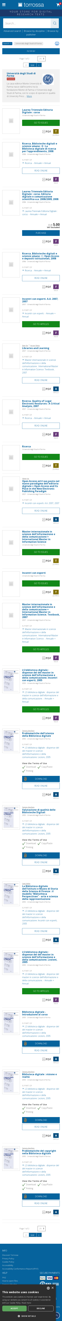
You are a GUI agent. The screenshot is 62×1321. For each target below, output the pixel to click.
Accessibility (7, 1265)
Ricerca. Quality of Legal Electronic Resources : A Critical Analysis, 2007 (41, 403)
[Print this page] (57, 43)
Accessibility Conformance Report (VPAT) (20, 1269)
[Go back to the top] (56, 1315)
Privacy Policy (8, 1258)
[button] (55, 23)
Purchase (41, 233)
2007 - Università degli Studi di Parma (36, 304)
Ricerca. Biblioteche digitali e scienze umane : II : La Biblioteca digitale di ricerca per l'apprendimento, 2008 (39, 147)
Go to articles (41, 324)
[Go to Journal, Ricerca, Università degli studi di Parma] (11, 457)
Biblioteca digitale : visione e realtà (39, 1075)
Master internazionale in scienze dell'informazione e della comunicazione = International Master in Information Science (38, 536)
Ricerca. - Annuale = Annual (37, 163)
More (29, 96)
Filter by (31, 51)
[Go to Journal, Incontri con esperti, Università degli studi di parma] (11, 583)
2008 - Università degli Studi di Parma (36, 154)
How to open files (10, 1281)
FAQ (4, 1277)
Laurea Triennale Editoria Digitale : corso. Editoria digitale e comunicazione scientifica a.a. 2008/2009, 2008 (40, 195)
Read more (26, 1303)
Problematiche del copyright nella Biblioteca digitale (39, 1152)
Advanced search (12, 30)
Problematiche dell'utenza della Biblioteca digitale (38, 734)
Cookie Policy (8, 1262)
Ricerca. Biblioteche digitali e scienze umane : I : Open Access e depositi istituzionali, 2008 (40, 256)
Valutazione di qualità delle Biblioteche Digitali (39, 811)
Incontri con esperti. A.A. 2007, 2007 (40, 300)
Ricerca (26, 446)
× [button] (52, 1288)
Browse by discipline (34, 30)
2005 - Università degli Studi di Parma (36, 683)
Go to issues (41, 122)
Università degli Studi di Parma (33, 115)
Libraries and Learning (35, 348)
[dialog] (28, 1302)
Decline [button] (41, 1308)
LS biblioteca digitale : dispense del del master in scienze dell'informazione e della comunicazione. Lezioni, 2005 (39, 957)
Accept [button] (14, 1308)
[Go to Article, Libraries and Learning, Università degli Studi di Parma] (11, 355)
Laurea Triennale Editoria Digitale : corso (37, 111)
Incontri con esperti (34, 572)
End (32, 64)
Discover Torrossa (10, 1255)
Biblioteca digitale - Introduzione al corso (35, 1013)
